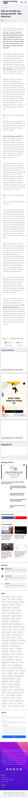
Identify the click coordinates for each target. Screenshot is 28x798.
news (3, 659)
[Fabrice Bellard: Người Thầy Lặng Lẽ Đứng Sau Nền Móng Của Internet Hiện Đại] (7, 530)
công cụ (4, 613)
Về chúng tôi (11, 795)
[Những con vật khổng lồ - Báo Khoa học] (14, 360)
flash (23, 629)
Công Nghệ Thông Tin (16, 615)
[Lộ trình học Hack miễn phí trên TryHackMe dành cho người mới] (14, 471)
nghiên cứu (18, 659)
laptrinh (19, 651)
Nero (21, 656)
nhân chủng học (15, 662)
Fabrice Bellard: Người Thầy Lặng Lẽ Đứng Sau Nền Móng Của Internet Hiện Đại (7, 537)
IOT (3, 637)
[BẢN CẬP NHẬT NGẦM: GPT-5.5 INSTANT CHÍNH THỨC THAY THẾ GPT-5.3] (21, 547)
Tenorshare (4, 687)
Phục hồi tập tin (10, 670)
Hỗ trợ (9, 635)
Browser (19, 604)
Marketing (4, 656)
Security (19, 678)
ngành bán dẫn (10, 659)
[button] (2, 2)
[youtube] (20, 517)
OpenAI (4, 665)
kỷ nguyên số (5, 651)
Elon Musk (4, 629)
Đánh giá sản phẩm (6, 626)
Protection (22, 670)
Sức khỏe (10, 684)
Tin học (4, 692)
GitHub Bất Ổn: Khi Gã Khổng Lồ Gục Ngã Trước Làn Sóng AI (20, 536)
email (10, 629)
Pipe (7, 7)
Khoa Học (20, 643)
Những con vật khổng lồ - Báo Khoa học (12, 369)
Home (2, 787)
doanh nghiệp (5, 621)
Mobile (16, 656)
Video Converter (20, 700)
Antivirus (4, 599)
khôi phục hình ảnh (14, 646)
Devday (18, 618)
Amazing (7, 596)
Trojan (13, 698)
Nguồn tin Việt (4, 781)
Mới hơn (4, 458)
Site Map (23, 795)
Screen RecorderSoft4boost (8, 678)
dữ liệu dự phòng (19, 624)
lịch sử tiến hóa (5, 654)
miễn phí (11, 656)
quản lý (4, 673)
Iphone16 (13, 637)
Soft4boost (17, 681)
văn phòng (11, 700)
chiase (9, 607)
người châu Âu (5, 662)
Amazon (13, 596)
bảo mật (22, 602)
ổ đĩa (9, 665)
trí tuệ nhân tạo (5, 698)
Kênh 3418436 (13, 640)
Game (15, 632)
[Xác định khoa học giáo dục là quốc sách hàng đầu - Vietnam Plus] (5, 487)
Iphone (7, 637)
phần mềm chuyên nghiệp (15, 667)
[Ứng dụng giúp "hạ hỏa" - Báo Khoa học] (14, 428)
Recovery (10, 673)
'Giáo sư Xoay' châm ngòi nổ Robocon (17, 506)
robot (3, 676)
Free (3, 632)
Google (3, 635)
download (4, 624)
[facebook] (7, 517)
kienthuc (12, 648)
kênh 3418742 (13, 643)
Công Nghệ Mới (5, 615)
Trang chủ (3, 7)
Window (20, 703)
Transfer (19, 695)
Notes (22, 662)
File (19, 629)
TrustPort (19, 698)
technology (17, 684)
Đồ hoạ (22, 626)
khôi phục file (5, 646)
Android (19, 596)
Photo (3, 670)
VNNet (10, 703)
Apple (13, 599)
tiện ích (10, 689)
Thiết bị (17, 687)
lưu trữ (12, 654)
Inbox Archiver (16, 635)
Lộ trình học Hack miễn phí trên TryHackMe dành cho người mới (12, 482)
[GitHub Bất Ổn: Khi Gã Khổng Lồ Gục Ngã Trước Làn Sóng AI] (21, 530)
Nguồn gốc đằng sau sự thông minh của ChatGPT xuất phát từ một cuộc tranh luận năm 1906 (6, 554)
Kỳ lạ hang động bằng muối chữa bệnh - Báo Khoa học (17, 494)
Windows (4, 706)
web (15, 703)
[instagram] (17, 769)
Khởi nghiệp (5, 648)
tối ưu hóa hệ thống (10, 695)
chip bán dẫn (16, 607)
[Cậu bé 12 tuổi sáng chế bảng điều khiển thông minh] (5, 501)
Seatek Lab (3, 777)
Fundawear (9, 632)
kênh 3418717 (5, 643)
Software (4, 684)
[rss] (21, 769)
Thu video (4, 689)
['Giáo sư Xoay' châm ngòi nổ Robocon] (5, 507)
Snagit (11, 681)
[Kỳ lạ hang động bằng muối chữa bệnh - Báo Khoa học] (5, 495)
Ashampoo (19, 599)
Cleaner (12, 610)
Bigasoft (13, 604)
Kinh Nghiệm (19, 648)
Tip (3, 695)
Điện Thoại (16, 626)
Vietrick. (23, 793)
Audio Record (10, 602)
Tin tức (9, 692)
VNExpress (4, 703)
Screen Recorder (19, 676)
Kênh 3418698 (22, 640)
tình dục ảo (15, 692)
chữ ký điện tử (5, 610)
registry (16, 673)
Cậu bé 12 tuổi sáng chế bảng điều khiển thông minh (18, 500)
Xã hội (22, 706)
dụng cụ (11, 624)
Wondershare (16, 706)
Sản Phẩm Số (10, 676)
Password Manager (16, 665)
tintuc (21, 692)
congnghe (18, 610)
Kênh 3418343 (5, 640)
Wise (10, 706)
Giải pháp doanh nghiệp (7, 779)
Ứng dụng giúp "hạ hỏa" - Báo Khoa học (12, 437)
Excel (15, 629)
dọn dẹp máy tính (15, 621)
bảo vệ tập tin (5, 604)
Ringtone (22, 673)
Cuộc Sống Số (5, 618)
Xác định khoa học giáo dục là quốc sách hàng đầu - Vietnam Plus (18, 487)
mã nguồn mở (19, 654)
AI (2, 596)
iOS (22, 635)
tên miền (11, 687)
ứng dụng (4, 700)
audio (3, 602)
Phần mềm (4, 667)
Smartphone (5, 681)
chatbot (4, 607)
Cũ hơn (24, 458)
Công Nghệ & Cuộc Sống (14, 613)
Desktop (13, 618)
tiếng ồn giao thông (19, 689)
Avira (16, 602)
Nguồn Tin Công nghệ (10, 2)
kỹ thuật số (13, 651)
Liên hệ (17, 795)
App (9, 599)
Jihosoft (19, 637)
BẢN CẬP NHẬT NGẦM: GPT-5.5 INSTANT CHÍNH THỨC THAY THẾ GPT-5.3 (21, 554)
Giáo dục (21, 632)
